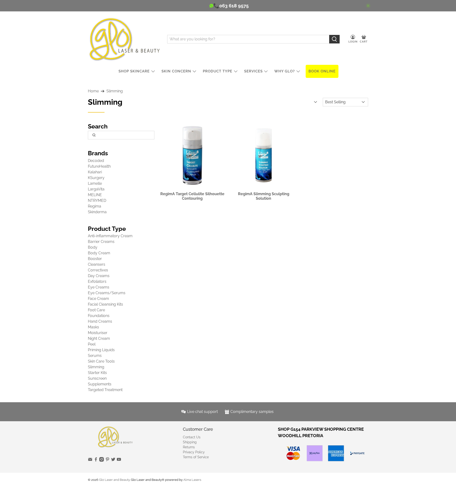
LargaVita (96, 189)
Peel (91, 344)
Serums (95, 355)
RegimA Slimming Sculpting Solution (263, 196)
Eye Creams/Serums (106, 293)
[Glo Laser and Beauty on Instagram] (101, 461)
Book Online (322, 71)
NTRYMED (97, 200)
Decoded (96, 160)
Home (93, 91)
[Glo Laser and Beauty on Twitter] (113, 461)
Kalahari (95, 172)
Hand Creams (100, 321)
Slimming (114, 91)
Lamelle (95, 183)
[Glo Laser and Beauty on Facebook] (96, 461)
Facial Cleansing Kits (105, 304)
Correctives (98, 270)
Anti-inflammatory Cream (110, 236)
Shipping (190, 442)
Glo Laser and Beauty (114, 480)
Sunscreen (97, 378)
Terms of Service (196, 457)
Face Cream (98, 298)
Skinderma (97, 212)
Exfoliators (97, 281)
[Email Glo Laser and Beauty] (90, 461)
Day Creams (98, 276)
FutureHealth (99, 166)
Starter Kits (97, 372)
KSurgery (96, 177)
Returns (189, 447)
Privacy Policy (194, 452)
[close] (368, 5)
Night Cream (99, 338)
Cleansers (96, 264)
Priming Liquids (101, 350)
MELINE (95, 195)
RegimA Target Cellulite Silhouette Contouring (192, 196)
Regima (94, 206)
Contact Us (191, 437)
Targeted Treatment (105, 390)
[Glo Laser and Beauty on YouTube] (119, 461)
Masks (93, 327)
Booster (95, 258)
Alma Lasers (192, 480)
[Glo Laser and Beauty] (124, 39)
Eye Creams (98, 287)
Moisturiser (97, 333)
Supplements (99, 384)
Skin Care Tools (101, 361)
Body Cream (99, 253)
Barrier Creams (101, 241)
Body (92, 247)
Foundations (98, 315)
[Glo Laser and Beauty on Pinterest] (107, 461)
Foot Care (96, 310)
